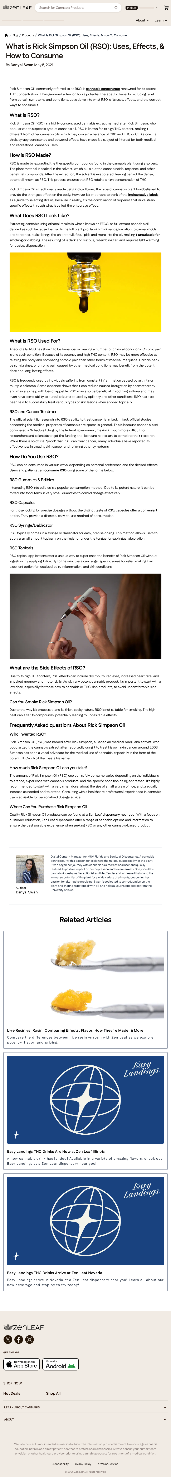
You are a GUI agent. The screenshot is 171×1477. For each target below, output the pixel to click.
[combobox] (76, 7)
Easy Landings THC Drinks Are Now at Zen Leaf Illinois (56, 1151)
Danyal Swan (27, 892)
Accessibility (61, 1464)
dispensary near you (119, 814)
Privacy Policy (82, 1464)
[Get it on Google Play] (60, 1364)
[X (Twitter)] (8, 1339)
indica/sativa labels (143, 194)
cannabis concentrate (103, 88)
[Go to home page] (85, 1327)
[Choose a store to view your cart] (166, 8)
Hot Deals (11, 1393)
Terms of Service (107, 1464)
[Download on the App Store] (21, 1364)
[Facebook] (18, 1339)
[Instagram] (29, 1339)
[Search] (116, 8)
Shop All (53, 1393)
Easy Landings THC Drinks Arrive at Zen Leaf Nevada (54, 1272)
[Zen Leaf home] (17, 7)
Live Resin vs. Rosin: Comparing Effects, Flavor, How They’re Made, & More (75, 1030)
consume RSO (55, 470)
